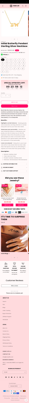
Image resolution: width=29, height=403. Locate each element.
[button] (2, 5)
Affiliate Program (7, 316)
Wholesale (5, 319)
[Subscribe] (24, 372)
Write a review (14, 285)
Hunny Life (8, 396)
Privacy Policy (6, 340)
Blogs (4, 307)
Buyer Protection (7, 313)
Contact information (15, 400)
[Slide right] (17, 39)
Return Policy (6, 334)
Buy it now (14, 106)
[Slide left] (11, 39)
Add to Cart (7, 205)
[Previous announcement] (2, 1)
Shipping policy (23, 398)
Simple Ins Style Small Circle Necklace (7, 198)
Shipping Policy (6, 337)
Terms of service (14, 398)
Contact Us (5, 331)
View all (3, 222)
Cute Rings (4, 253)
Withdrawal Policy (7, 343)
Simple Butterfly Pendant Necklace (21, 198)
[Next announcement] (26, 1)
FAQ (4, 304)
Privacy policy (7, 398)
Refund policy (23, 396)
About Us (5, 328)
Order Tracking (6, 310)
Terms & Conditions (8, 346)
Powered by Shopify (15, 396)
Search (4, 301)
